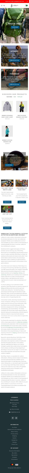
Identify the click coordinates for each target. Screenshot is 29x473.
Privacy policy (14, 433)
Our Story (14, 427)
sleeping (15, 332)
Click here (20, 27)
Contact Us (14, 440)
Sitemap (14, 442)
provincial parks (5, 325)
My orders (14, 453)
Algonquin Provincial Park (14, 327)
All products (14, 459)
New (15, 96)
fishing (20, 273)
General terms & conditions (14, 429)
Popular (19, 96)
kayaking (16, 273)
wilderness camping (22, 322)
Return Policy (14, 431)
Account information (14, 450)
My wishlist (14, 455)
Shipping (14, 435)
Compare (14, 457)
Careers (14, 438)
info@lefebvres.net (15, 412)
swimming (3, 274)
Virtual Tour (15, 444)
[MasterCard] (12, 465)
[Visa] (17, 465)
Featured (9, 96)
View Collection (14, 60)
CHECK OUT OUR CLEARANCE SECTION (14, 1)
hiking (2, 288)
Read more (7, 202)
